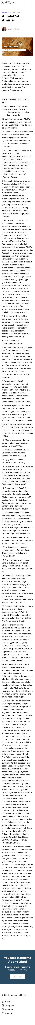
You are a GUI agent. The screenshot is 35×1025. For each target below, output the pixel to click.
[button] (32, 3)
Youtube (8, 1013)
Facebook (9, 1009)
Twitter (8, 1002)
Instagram (9, 1005)
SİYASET (5, 12)
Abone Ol (17, 977)
